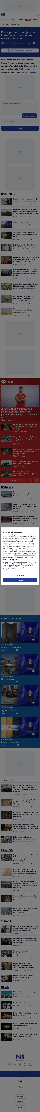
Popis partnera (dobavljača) (10, 569)
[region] (20, 556)
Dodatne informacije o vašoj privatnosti (24, 555)
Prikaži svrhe (20, 575)
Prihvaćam (20, 580)
